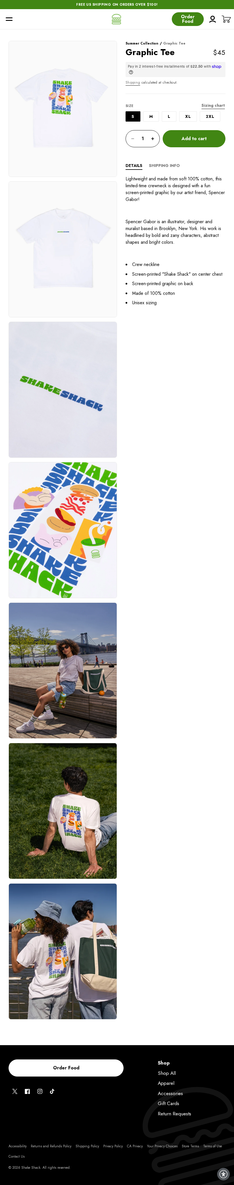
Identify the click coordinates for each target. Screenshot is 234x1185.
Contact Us (17, 1156)
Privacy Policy (113, 1146)
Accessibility (18, 1146)
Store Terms (190, 1146)
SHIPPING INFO (164, 165)
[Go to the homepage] (116, 19)
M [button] (151, 116)
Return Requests (174, 1113)
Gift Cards (168, 1103)
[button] (9, 19)
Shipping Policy (87, 1146)
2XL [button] (210, 116)
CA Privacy (135, 1146)
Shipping (133, 82)
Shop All (167, 1073)
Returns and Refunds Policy (51, 1146)
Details (134, 165)
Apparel (166, 1083)
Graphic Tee (174, 43)
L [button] (169, 116)
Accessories (170, 1093)
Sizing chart (213, 105)
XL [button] (188, 116)
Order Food (188, 19)
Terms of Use (212, 1146)
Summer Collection (142, 43)
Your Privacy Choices (162, 1146)
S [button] (133, 116)
